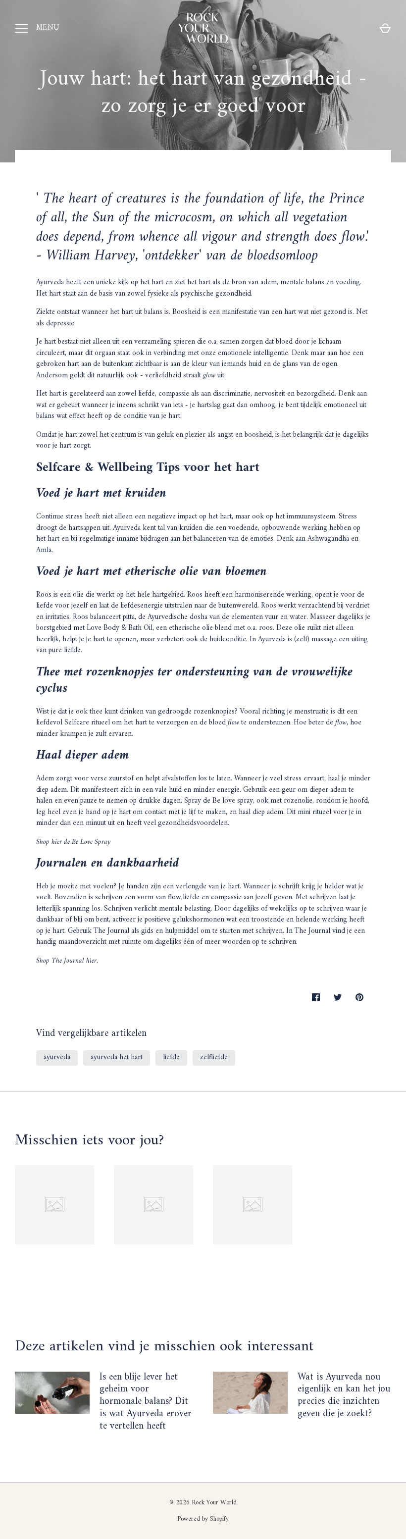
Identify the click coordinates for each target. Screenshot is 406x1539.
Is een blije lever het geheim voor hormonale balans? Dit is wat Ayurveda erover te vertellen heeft (146, 1402)
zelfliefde (214, 1057)
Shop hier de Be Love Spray (73, 842)
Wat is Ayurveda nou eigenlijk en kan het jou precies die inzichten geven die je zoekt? (344, 1396)
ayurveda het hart (117, 1057)
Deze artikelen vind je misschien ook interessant (164, 1346)
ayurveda (57, 1057)
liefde (171, 1057)
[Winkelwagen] (385, 28)
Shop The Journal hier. (68, 961)
